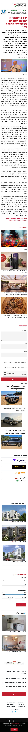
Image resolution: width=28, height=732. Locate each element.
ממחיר (24, 597)
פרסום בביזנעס (14, 709)
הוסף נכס (13, 694)
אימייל (25, 351)
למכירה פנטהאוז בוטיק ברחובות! (16, 651)
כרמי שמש (23, 561)
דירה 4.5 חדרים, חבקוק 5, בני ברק (16, 679)
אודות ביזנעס (11, 703)
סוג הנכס (23, 578)
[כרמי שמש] (12, 561)
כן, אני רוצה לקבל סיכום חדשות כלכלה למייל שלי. (15, 367)
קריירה (22, 12)
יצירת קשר (21, 705)
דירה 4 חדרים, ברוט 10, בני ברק (17, 631)
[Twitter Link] (15, 712)
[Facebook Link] (12, 712)
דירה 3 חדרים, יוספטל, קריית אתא (16, 687)
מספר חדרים (22, 591)
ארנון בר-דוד (20, 219)
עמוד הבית (21, 703)
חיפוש (21, 605)
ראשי (26, 12)
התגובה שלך (24, 330)
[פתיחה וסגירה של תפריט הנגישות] (3, 11)
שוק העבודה (17, 12)
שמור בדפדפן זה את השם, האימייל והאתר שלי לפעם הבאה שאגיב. (15, 363)
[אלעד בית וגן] (12, 541)
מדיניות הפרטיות (16, 723)
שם (26, 343)
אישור (14, 729)
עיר (25, 584)
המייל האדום (10, 705)
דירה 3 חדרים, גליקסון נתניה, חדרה (15, 683)
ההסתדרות (13, 219)
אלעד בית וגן (22, 541)
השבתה (19, 220)
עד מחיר (10, 597)
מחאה (14, 220)
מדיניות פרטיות (10, 707)
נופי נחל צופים (21, 522)
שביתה (11, 220)
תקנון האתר (21, 707)
